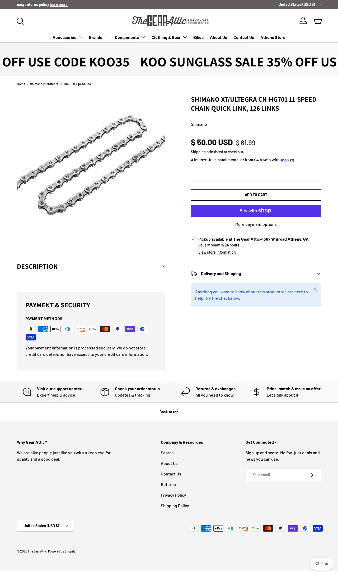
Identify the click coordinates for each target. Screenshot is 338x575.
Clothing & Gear (166, 37)
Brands (95, 37)
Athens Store (272, 37)
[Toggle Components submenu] (143, 37)
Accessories (64, 37)
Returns (168, 484)
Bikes (198, 37)
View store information (217, 252)
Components (127, 37)
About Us (218, 37)
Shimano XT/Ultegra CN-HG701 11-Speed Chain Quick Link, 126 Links (61, 84)
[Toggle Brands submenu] (106, 37)
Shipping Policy (175, 505)
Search (167, 452)
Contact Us (243, 37)
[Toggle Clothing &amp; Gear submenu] (185, 37)
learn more (59, 4)
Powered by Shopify (62, 551)
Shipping (198, 152)
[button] (318, 20)
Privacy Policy (173, 494)
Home (21, 84)
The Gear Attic (37, 551)
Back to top (169, 412)
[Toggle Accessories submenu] (80, 37)
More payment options (256, 224)
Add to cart (256, 194)
